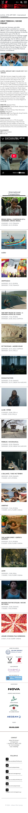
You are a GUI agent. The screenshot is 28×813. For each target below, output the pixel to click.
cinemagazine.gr (14, 742)
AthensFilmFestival (14, 761)
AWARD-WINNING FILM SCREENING (13, 636)
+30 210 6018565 (15, 745)
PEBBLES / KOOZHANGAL (9, 442)
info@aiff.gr (15, 746)
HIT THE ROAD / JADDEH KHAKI (12, 346)
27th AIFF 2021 (11, 15)
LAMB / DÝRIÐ (6, 410)
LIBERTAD (4, 505)
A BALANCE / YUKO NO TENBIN (11, 474)
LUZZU (3, 253)
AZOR (3, 571)
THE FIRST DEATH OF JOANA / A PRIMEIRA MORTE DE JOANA (12, 313)
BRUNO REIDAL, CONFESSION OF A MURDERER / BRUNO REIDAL (13, 220)
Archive (2, 15)
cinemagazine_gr (13, 792)
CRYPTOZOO (5, 281)
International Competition (14, 193)
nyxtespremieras (12, 767)
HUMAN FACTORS (7, 378)
